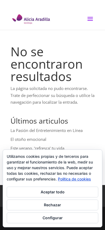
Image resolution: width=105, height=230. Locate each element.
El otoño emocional (28, 139)
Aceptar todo (53, 192)
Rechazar (52, 205)
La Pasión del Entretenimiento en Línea (46, 130)
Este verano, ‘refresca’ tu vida (37, 148)
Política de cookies (74, 179)
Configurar (53, 217)
